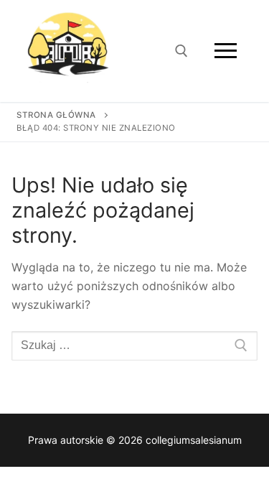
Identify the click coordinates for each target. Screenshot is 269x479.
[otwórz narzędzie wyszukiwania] (181, 51)
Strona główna (56, 115)
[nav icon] (225, 51)
